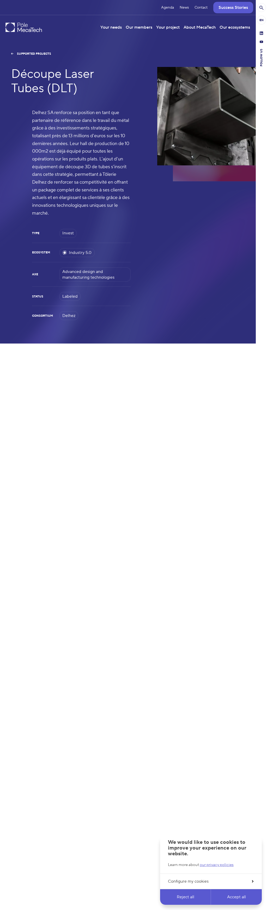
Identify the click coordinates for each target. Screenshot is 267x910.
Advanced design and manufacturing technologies (88, 274)
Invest (68, 233)
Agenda (167, 7)
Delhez (68, 315)
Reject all (185, 897)
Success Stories (233, 7)
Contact (201, 7)
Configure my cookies (188, 881)
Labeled (70, 296)
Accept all (236, 897)
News (184, 7)
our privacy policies (217, 864)
